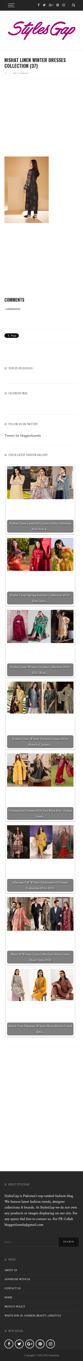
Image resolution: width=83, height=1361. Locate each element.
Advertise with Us (17, 1279)
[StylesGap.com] (41, 29)
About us (10, 1270)
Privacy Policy (14, 1306)
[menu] (10, 5)
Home (8, 1297)
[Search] (73, 5)
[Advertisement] (41, 121)
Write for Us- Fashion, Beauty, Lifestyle (32, 1315)
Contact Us (12, 1288)
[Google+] (51, 5)
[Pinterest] (58, 5)
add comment (20, 72)
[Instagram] (64, 5)
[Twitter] (44, 5)
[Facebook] (38, 5)
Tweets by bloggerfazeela (22, 435)
